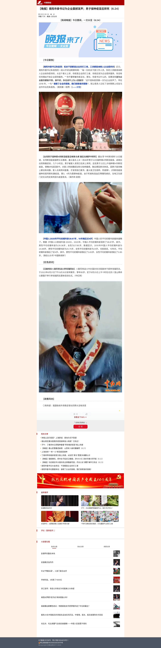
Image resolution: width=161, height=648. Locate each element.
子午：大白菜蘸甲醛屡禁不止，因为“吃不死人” (97, 508)
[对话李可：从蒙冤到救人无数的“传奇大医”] (60, 516)
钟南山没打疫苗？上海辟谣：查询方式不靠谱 (59, 438)
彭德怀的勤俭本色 (48, 553)
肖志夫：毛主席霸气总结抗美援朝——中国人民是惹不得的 (64, 623)
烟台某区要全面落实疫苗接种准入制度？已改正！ (61, 441)
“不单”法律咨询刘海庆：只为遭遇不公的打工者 (97, 524)
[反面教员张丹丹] (60, 501)
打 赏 (81, 426)
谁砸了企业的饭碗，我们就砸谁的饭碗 (70, 84)
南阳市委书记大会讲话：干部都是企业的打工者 (60, 466)
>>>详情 (76, 87)
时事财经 (47, 3)
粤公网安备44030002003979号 (51, 643)
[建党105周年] (80, 488)
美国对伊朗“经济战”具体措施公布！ (55, 597)
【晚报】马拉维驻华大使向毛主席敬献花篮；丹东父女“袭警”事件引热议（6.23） (73, 462)
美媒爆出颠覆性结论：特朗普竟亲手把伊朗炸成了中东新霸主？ (65, 606)
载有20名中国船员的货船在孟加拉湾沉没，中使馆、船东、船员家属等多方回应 (72, 615)
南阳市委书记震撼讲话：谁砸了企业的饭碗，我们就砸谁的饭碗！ (67, 469)
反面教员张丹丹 (46, 508)
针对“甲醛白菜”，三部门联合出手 (54, 571)
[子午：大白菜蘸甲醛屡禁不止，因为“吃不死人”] (100, 501)
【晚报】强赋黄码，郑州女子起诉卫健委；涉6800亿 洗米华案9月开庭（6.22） (73, 459)
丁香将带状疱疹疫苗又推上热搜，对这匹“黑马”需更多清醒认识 (66, 455)
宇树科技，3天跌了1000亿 (51, 580)
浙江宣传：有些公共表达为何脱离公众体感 (57, 588)
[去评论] (154, 446)
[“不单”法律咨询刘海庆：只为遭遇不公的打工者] (100, 516)
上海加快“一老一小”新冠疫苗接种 (54, 452)
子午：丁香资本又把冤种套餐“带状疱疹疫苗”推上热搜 (62, 445)
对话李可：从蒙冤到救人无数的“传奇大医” (55, 524)
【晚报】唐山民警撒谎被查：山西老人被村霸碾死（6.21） (64, 448)
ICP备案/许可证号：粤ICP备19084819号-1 (53, 640)
